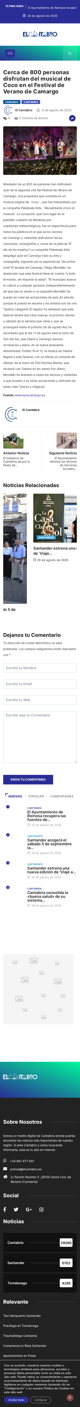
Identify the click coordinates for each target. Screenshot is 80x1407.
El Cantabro (23, 110)
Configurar (41, 1399)
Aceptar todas (16, 1399)
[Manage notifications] (70, 1397)
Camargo (11, 102)
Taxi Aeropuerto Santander (22, 1315)
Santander (16, 537)
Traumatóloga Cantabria (20, 1335)
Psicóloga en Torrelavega (20, 1325)
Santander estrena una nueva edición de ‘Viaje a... (51, 870)
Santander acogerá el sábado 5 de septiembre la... (49, 844)
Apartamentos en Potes (19, 1355)
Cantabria (31, 102)
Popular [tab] (36, 796)
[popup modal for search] (70, 53)
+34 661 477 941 (22, 1161)
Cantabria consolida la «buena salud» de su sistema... (47, 896)
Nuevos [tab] (15, 796)
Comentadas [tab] (61, 796)
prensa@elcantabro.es (26, 1169)
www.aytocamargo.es (30, 395)
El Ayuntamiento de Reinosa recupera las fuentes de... (46, 816)
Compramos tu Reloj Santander (25, 1345)
